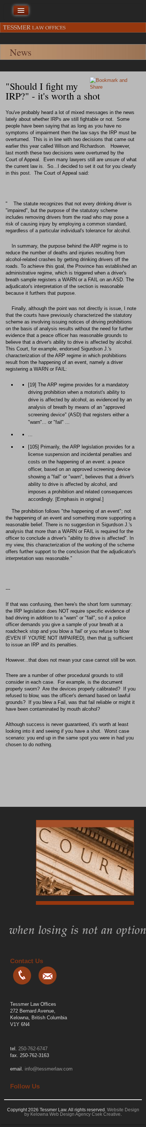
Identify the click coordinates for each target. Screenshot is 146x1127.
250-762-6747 (33, 1048)
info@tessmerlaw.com (49, 1069)
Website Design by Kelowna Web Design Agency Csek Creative (81, 1112)
